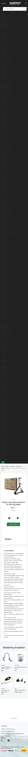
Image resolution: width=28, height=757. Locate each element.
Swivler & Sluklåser (5, 354)
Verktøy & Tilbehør (6, 403)
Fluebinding (4, 271)
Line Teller (3, 100)
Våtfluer (3, 247)
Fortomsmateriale (5, 234)
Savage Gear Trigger (6, 137)
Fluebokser (3, 227)
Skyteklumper (4, 220)
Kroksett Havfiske (5, 85)
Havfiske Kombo (5, 78)
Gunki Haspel (4, 120)
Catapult (3, 54)
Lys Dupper (4, 374)
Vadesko (3, 312)
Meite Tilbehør (4, 46)
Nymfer (3, 254)
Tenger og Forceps (6, 416)
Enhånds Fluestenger (6, 211)
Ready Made (4, 48)
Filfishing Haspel (5, 113)
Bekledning (3, 306)
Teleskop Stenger (5, 144)
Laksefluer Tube (5, 261)
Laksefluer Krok (5, 266)
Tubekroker (4, 263)
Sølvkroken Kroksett (6, 84)
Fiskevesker (4, 451)
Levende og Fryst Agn (6, 43)
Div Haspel (3, 127)
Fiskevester (4, 315)
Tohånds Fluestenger (6, 213)
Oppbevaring (4, 435)
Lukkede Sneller (5, 162)
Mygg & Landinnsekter (6, 252)
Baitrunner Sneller (5, 163)
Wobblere (3, 186)
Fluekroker (3, 282)
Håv (2, 405)
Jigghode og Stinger (6, 382)
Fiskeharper (4, 96)
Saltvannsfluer (4, 257)
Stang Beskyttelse (5, 442)
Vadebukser (4, 310)
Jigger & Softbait (5, 198)
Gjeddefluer (4, 268)
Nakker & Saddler (5, 294)
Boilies (2, 38)
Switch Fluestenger (6, 215)
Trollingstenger (5, 146)
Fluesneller (3, 217)
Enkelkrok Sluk (4, 344)
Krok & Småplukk (5, 338)
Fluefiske (3, 204)
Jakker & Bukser (5, 314)
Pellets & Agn (4, 40)
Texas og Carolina (5, 397)
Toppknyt (3, 64)
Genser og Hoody (5, 328)
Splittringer (4, 362)
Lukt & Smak (4, 41)
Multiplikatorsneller (6, 156)
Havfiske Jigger (5, 93)
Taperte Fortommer (6, 236)
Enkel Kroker (4, 343)
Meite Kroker (4, 50)
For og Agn (4, 30)
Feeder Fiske (4, 18)
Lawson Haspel (4, 109)
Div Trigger (4, 139)
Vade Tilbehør (4, 332)
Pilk (2, 80)
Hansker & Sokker (5, 330)
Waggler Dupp (4, 371)
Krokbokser (4, 284)
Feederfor (3, 34)
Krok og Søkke (4, 340)
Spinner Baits (4, 195)
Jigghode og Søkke (6, 94)
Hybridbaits (4, 191)
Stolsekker (3, 453)
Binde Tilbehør (4, 275)
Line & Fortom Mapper (6, 226)
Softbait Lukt (4, 200)
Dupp (2, 364)
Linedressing (4, 229)
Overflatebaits (4, 184)
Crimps (3, 390)
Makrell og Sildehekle (6, 89)
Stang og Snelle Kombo (7, 149)
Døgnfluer (3, 248)
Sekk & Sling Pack (5, 439)
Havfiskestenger (5, 75)
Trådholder (3, 280)
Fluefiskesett (4, 209)
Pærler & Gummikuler (6, 398)
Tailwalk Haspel (4, 114)
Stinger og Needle (5, 59)
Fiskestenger (4, 102)
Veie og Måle (4, 427)
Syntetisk (3, 298)
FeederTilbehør (5, 22)
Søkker (3, 350)
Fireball (3, 82)
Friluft (2, 428)
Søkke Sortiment (5, 352)
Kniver (2, 423)
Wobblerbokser (5, 450)
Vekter (2, 411)
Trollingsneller (4, 160)
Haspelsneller (4, 154)
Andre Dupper (4, 379)
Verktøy (3, 277)
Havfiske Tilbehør (5, 98)
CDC (2, 286)
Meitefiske (3, 15)
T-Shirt (3, 323)
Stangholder (4, 412)
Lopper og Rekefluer (6, 259)
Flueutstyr (3, 207)
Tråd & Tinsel (4, 300)
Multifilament (4, 170)
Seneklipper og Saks (6, 418)
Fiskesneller (4, 152)
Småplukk (3, 400)
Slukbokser (3, 446)
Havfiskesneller (5, 76)
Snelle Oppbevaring (6, 441)
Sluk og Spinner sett (6, 189)
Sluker (2, 179)
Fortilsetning (4, 36)
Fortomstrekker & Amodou (8, 233)
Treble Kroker (4, 346)
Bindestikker (4, 273)
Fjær (2, 291)
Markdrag (3, 202)
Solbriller (3, 333)
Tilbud (2, 14)
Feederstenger (5, 24)
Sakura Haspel (4, 125)
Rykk (2, 91)
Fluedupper (4, 372)
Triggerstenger (5, 129)
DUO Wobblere (5, 188)
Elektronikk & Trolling (6, 430)
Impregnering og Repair (7, 335)
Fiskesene (3, 168)
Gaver (2, 432)
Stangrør (3, 457)
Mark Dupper (4, 367)
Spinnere (3, 181)
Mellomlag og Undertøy (7, 326)
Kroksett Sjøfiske (5, 87)
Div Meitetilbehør (5, 57)
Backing (3, 222)
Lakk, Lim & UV (4, 302)
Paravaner (3, 421)
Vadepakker (4, 308)
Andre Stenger (4, 142)
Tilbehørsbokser (5, 448)
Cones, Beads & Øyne (6, 287)
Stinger (3, 386)
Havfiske (3, 72)
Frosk (2, 193)
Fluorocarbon (4, 174)
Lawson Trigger (5, 134)
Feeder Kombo (4, 28)
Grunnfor (3, 33)
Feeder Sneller (4, 26)
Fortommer (4, 388)
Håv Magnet (4, 407)
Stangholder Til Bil (5, 414)
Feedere (3, 20)
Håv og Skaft (4, 66)
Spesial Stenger (5, 148)
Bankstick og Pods (5, 61)
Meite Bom (4, 52)
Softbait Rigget (5, 197)
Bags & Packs (4, 437)
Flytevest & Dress (5, 324)
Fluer (2, 244)
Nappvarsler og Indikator (7, 55)
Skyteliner (3, 224)
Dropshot (3, 395)
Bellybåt (3, 240)
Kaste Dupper (4, 369)
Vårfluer (3, 250)
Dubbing (3, 289)
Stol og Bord (4, 68)
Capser (3, 319)
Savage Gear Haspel (6, 121)
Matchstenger (4, 63)
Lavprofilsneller (5, 158)
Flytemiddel (4, 231)
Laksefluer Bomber (5, 264)
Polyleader (3, 238)
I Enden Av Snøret (5, 176)
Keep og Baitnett (5, 70)
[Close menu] (2, 462)
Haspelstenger (4, 105)
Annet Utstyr (4, 392)
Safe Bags (3, 444)
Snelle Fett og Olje (5, 165)
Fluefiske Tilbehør (5, 242)
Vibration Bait (4, 182)
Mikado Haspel (4, 123)
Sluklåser (3, 357)
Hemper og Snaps (5, 360)
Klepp (2, 409)
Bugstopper (4, 317)
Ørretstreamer (5, 256)
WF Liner (3, 218)
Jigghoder (3, 385)
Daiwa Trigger (4, 132)
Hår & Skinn (4, 293)
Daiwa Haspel (4, 107)
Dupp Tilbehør (4, 376)
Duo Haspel (4, 116)
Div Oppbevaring (5, 458)
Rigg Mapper (4, 455)
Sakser (2, 278)
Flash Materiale (4, 296)
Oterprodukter (5, 420)
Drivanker (3, 425)
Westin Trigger (5, 135)
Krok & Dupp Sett (5, 378)
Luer (2, 321)
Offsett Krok (4, 348)
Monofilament (4, 172)
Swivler (3, 358)
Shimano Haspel (5, 118)
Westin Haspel (4, 111)
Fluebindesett (4, 303)
